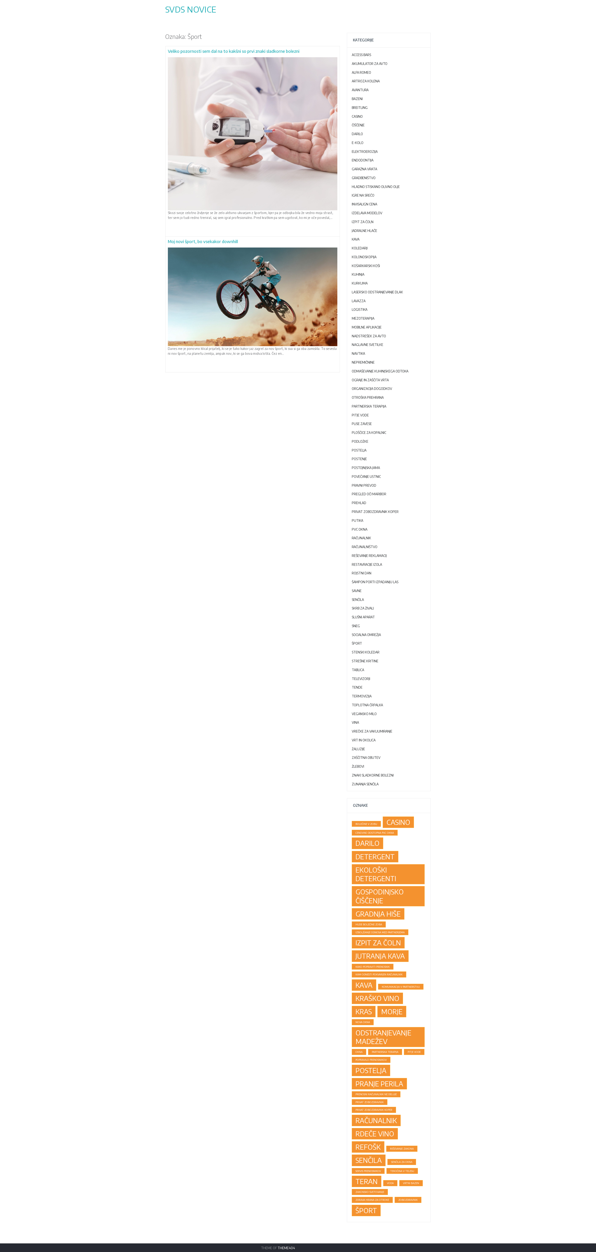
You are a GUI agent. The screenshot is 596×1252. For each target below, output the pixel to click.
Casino (357, 116)
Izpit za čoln (362, 222)
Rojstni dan (361, 573)
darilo (367, 843)
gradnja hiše (378, 914)
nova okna (363, 1022)
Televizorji (361, 679)
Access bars (361, 55)
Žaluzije (358, 749)
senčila (369, 1160)
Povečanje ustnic (366, 477)
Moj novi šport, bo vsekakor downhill (203, 241)
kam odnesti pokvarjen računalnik (379, 974)
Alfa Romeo (361, 72)
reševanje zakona (402, 1148)
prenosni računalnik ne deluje (376, 1094)
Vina (355, 722)
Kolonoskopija (364, 257)
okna (359, 1051)
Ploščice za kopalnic (369, 433)
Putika (357, 520)
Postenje (359, 459)
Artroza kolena (366, 81)
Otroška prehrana (368, 397)
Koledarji (360, 248)
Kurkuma (360, 283)
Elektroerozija (365, 152)
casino (398, 822)
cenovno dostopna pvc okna (375, 832)
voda (390, 1183)
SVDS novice (190, 9)
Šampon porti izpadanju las (375, 582)
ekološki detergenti (376, 874)
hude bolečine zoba (369, 924)
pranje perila (379, 1083)
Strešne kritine (365, 661)
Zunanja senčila (365, 784)
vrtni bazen (411, 1183)
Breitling (360, 108)
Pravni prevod (364, 485)
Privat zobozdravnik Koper (375, 512)
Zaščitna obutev (366, 758)
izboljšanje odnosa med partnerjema (380, 932)
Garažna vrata (364, 169)
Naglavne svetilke (367, 345)
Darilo (357, 134)
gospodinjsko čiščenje (380, 895)
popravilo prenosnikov (371, 1059)
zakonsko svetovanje (370, 1191)
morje (392, 1011)
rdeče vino (375, 1133)
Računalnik (361, 538)
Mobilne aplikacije (367, 327)
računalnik (376, 1120)
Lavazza (359, 301)
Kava (355, 239)
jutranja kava (380, 956)
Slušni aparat (363, 617)
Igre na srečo (363, 195)
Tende (357, 687)
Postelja (359, 450)
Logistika (359, 309)
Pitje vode (360, 415)
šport (366, 1210)
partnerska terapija (385, 1051)
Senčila (358, 600)
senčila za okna (401, 1161)
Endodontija (362, 160)
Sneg (356, 626)
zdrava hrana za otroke (372, 1199)
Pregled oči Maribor (369, 494)
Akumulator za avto (369, 64)
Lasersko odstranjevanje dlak (377, 292)
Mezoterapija (363, 318)
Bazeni (357, 99)
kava (364, 985)
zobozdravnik (408, 1199)
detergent (375, 856)
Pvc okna (359, 529)
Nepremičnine (363, 362)
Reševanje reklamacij (369, 556)
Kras (364, 1011)
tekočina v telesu (402, 1170)
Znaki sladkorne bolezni (373, 775)
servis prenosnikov (368, 1170)
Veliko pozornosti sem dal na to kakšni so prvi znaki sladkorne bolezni (233, 51)
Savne (357, 591)
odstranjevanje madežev (383, 1036)
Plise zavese (362, 424)
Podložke (360, 441)
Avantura (360, 90)
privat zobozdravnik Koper (374, 1109)
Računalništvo (364, 547)
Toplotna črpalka (367, 705)
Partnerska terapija (369, 406)
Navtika (358, 353)
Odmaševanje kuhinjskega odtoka (380, 371)
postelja (371, 1070)
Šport (357, 643)
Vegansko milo (364, 714)
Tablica (358, 670)
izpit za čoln (378, 942)
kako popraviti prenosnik (373, 966)
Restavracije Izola (367, 564)
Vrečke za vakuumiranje (372, 731)
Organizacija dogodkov (372, 389)
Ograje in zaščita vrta (370, 380)
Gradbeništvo (364, 178)
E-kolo (357, 143)
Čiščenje (358, 125)
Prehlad (359, 503)
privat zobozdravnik (370, 1102)
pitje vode (414, 1051)
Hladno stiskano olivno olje (376, 187)
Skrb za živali (363, 608)
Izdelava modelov (367, 213)
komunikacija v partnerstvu (401, 986)
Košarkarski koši (366, 266)
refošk (368, 1147)
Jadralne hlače (364, 231)
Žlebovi (358, 766)
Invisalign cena (364, 204)
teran (367, 1181)
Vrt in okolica (364, 740)
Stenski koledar (365, 652)
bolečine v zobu (366, 823)
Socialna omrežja (366, 635)
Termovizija (362, 696)
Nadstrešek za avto (369, 336)
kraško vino (377, 998)
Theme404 (286, 1248)
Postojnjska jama (366, 468)
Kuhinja (358, 274)
